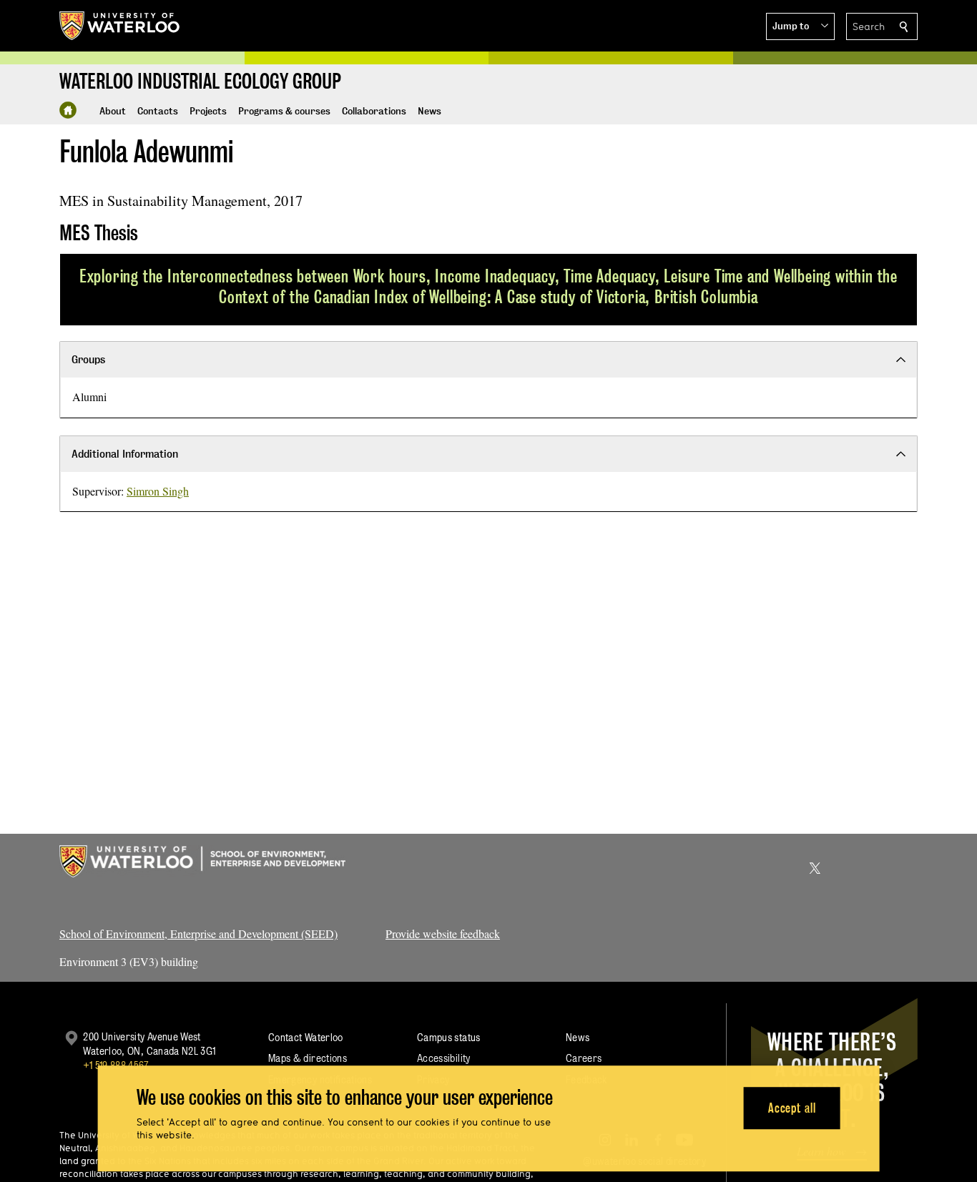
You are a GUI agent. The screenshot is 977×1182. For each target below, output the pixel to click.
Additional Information (125, 454)
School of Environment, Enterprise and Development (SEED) (198, 933)
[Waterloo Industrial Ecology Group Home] (68, 110)
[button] (800, 26)
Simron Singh (158, 490)
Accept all (792, 1107)
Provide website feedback (443, 933)
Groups (88, 359)
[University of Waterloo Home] (120, 25)
